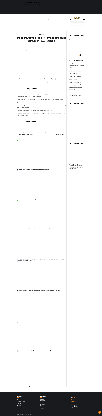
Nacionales (41, 34)
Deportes (42, 406)
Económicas (42, 404)
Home (18, 399)
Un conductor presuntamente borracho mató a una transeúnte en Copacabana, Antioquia (35, 320)
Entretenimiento (43, 403)
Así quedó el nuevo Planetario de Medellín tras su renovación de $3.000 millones (33, 169)
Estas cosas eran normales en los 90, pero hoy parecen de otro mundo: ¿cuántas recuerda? (35, 199)
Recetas (41, 405)
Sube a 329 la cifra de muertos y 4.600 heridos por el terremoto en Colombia (32, 386)
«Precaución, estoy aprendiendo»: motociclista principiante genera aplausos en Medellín (35, 228)
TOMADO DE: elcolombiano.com (40, 82)
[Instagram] (77, 406)
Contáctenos (19, 403)
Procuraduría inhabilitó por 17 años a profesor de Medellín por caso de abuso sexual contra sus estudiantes (38, 290)
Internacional (42, 400)
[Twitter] (74, 406)
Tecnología (42, 408)
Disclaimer (19, 405)
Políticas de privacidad (21, 401)
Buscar (82, 55)
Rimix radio (19, 414)
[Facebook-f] (72, 406)
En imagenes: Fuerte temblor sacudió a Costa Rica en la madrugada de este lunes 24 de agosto (36, 350)
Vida (41, 401)
